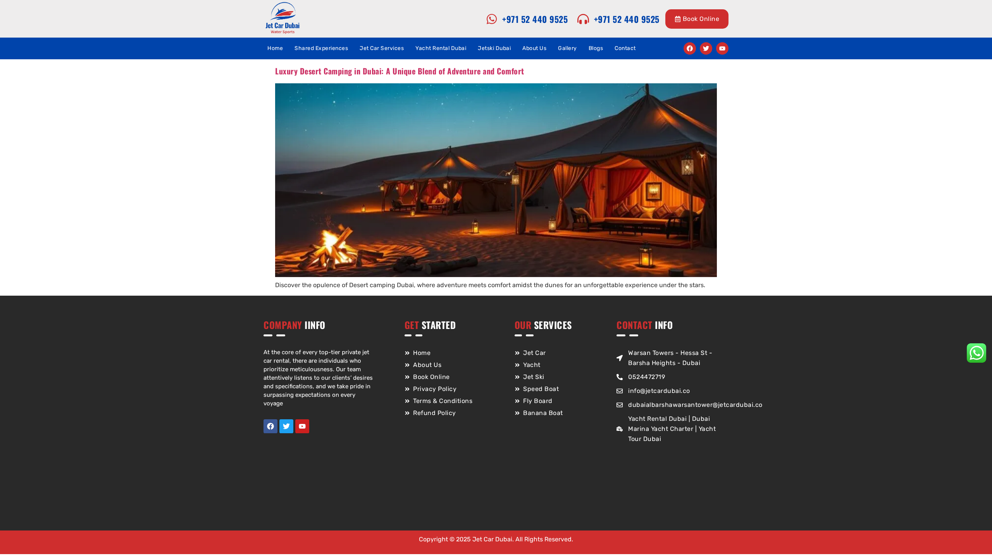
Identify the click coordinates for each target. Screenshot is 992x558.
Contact (625, 48)
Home (275, 48)
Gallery (567, 48)
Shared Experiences (321, 48)
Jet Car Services (382, 48)
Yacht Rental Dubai (440, 48)
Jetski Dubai (494, 48)
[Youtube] (722, 48)
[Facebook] (690, 48)
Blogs (596, 48)
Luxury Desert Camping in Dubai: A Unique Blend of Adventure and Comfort (399, 71)
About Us (534, 48)
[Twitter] (706, 48)
